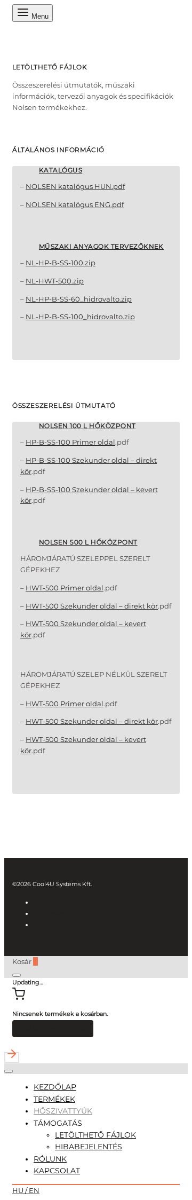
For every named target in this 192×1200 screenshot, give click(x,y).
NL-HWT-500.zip (55, 281)
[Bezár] (16, 975)
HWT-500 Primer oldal (64, 587)
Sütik (42, 902)
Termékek (54, 1099)
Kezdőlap (55, 1087)
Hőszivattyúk (63, 1111)
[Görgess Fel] (96, 1055)
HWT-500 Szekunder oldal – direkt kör (92, 606)
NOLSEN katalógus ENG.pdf (75, 204)
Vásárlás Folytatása (53, 1028)
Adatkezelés (55, 914)
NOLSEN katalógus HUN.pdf (75, 186)
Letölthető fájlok (95, 1135)
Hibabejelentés (88, 1146)
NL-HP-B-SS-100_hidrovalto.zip (80, 316)
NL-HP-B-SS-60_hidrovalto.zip (79, 299)
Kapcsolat (57, 1170)
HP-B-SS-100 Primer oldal (70, 442)
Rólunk (50, 1159)
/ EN (45, 925)
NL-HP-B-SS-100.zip (60, 262)
